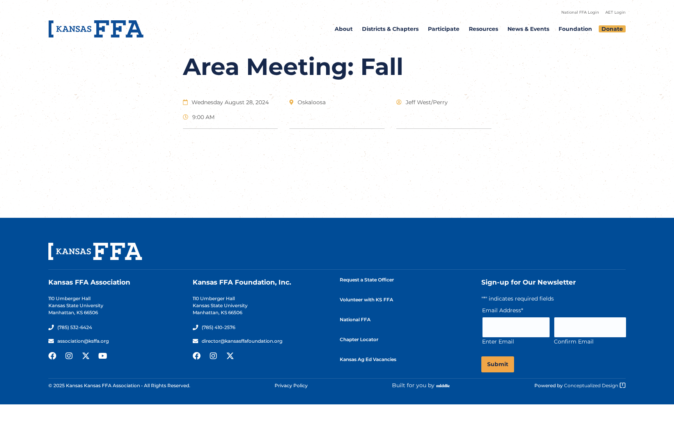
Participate (443, 28)
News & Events (528, 28)
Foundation (575, 28)
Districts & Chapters (390, 28)
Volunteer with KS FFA (366, 300)
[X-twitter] (86, 356)
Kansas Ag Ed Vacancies (368, 359)
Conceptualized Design (591, 385)
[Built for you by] (443, 386)
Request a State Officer (367, 280)
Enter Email (498, 341)
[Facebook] (52, 356)
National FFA (355, 319)
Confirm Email (574, 341)
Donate (612, 28)
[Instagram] (69, 356)
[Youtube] (102, 356)
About (344, 28)
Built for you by (413, 385)
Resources (483, 28)
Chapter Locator (359, 339)
